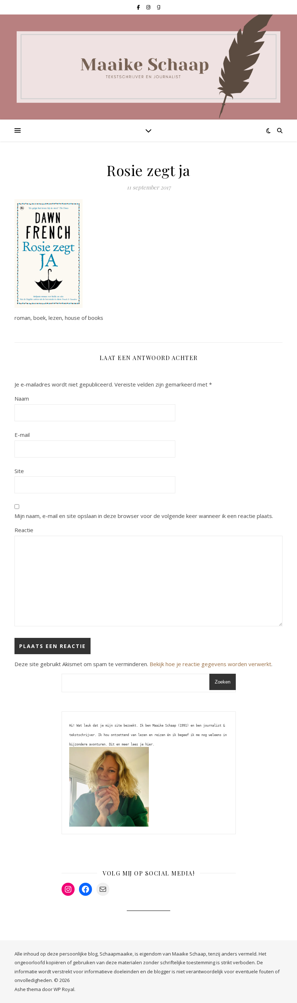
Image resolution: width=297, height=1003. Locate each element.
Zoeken (222, 682)
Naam (21, 398)
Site (19, 471)
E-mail (22, 434)
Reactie (23, 530)
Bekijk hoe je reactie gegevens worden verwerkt (210, 664)
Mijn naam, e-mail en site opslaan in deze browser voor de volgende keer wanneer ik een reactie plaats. (143, 515)
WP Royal (64, 989)
